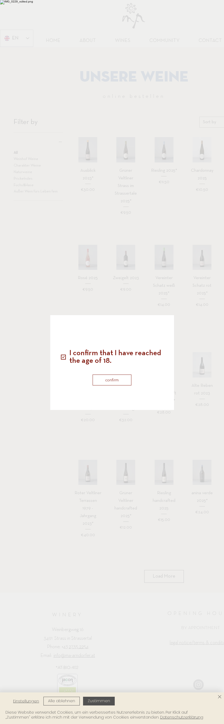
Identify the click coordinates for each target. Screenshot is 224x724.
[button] (112, 380)
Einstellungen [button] (26, 701)
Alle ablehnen (61, 701)
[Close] (219, 697)
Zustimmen (99, 701)
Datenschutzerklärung (181, 717)
